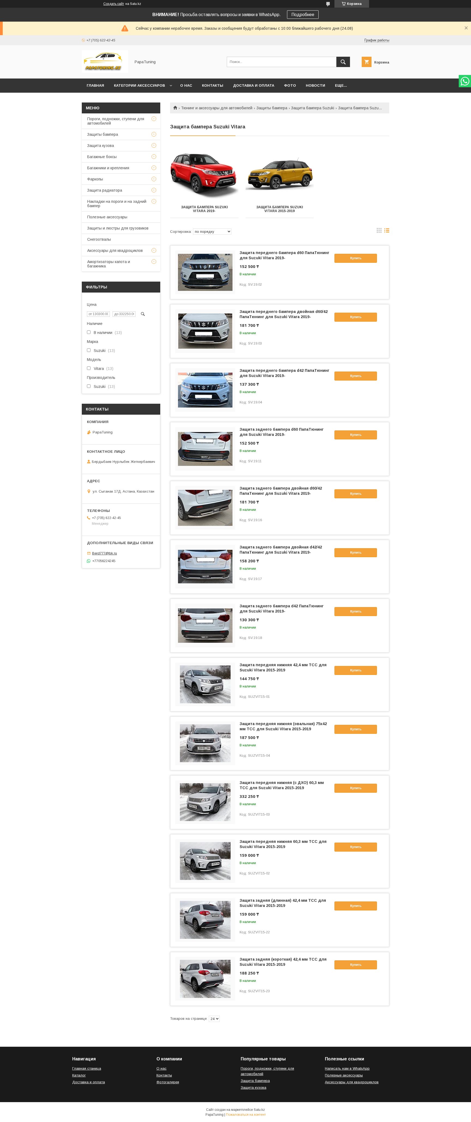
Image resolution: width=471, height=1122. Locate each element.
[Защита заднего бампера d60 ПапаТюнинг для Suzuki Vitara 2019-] (205, 449)
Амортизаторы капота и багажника (108, 264)
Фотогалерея (167, 1082)
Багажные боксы (102, 157)
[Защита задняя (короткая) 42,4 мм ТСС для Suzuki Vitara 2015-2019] (205, 979)
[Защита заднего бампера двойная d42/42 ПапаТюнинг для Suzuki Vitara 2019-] (205, 567)
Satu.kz (259, 1110)
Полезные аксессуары (107, 217)
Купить (355, 258)
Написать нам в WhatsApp (347, 1068)
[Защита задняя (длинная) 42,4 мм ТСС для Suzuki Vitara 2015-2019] (205, 920)
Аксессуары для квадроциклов (115, 250)
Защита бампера (255, 1081)
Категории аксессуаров (139, 85)
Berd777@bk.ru (104, 553)
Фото (290, 85)
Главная (95, 85)
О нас (186, 85)
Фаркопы (95, 179)
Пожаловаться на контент (246, 1115)
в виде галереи (379, 232)
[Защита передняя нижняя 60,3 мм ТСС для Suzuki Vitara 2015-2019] (205, 861)
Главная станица (86, 1068)
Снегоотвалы (99, 239)
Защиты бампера (271, 108)
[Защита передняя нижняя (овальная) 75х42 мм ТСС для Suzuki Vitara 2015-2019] (205, 743)
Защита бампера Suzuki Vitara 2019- (204, 209)
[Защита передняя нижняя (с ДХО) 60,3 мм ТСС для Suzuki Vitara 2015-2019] (205, 802)
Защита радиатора (104, 190)
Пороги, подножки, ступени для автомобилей (115, 121)
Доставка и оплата (253, 85)
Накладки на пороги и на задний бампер (116, 203)
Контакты (212, 85)
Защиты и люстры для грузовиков (118, 228)
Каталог (79, 1075)
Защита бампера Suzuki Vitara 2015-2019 (279, 209)
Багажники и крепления (108, 168)
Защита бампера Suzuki (312, 108)
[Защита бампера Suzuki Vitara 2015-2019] (280, 173)
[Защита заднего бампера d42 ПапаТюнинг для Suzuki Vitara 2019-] (205, 625)
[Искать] (343, 62)
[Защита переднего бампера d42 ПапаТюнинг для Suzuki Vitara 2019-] (205, 390)
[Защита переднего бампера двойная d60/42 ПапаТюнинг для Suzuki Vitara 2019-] (205, 331)
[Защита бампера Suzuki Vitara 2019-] (204, 173)
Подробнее (302, 14)
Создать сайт (113, 4)
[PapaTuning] (105, 71)
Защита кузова (100, 145)
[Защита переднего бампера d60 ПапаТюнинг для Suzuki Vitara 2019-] (205, 272)
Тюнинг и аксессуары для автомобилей (216, 108)
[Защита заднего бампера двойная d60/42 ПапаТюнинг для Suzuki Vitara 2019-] (205, 508)
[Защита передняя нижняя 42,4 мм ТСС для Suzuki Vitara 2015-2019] (205, 684)
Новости (315, 85)
